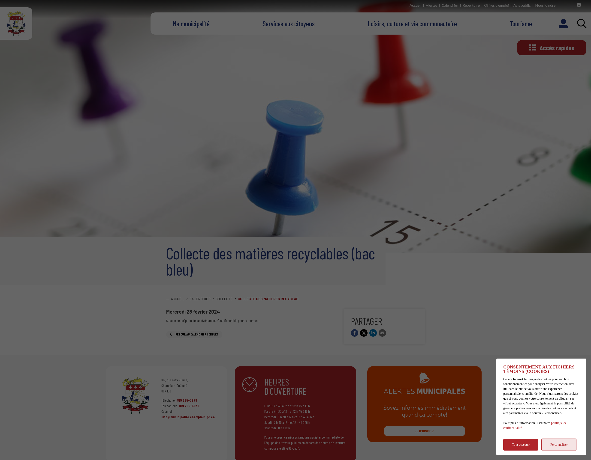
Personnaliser (559, 444)
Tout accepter (521, 444)
